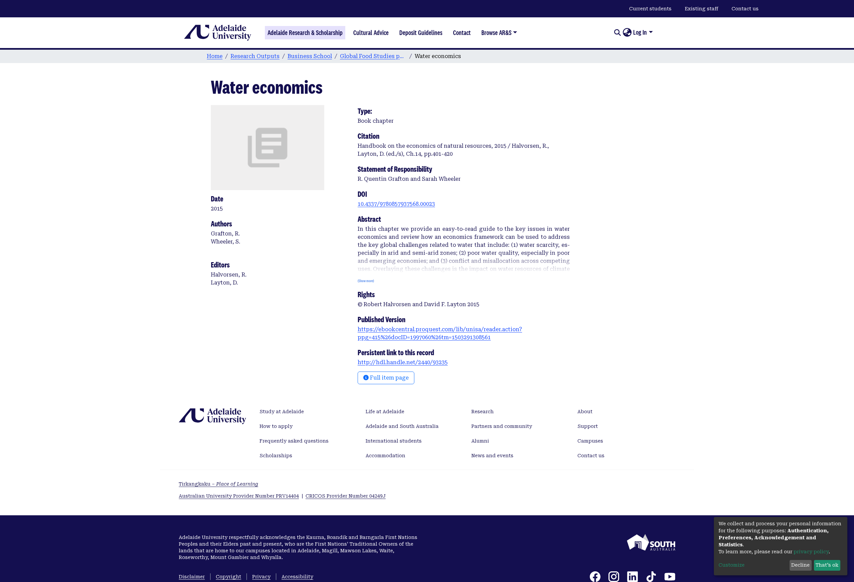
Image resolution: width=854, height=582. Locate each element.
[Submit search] (617, 33)
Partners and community (501, 426)
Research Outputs (255, 56)
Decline (800, 565)
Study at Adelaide (282, 411)
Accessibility (297, 576)
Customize (732, 565)
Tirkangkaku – (218, 484)
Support (587, 426)
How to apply (276, 426)
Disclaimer (192, 576)
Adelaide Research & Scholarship (305, 33)
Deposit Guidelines (420, 33)
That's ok (827, 565)
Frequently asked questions (294, 441)
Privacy (261, 576)
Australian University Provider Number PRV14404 (239, 496)
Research (482, 411)
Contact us (745, 8)
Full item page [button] (389, 378)
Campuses (590, 441)
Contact (462, 33)
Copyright (228, 576)
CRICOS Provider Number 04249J (346, 496)
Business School (310, 56)
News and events (492, 455)
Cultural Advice (371, 33)
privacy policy (811, 551)
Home (215, 56)
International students (394, 441)
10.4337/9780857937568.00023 (396, 204)
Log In (640, 32)
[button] (626, 33)
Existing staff (701, 8)
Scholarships (276, 455)
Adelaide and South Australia (402, 426)
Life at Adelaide (385, 411)
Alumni (480, 441)
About (584, 411)
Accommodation (385, 455)
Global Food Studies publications (373, 56)
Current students (650, 8)
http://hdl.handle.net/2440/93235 (403, 362)
